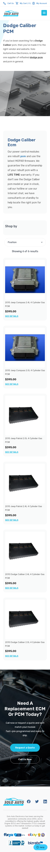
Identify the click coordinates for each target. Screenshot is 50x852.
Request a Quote (25, 747)
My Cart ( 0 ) (25, 3)
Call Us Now (25, 759)
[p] (25, 280)
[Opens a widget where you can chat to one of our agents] (40, 847)
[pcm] (25, 416)
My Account (41, 3)
